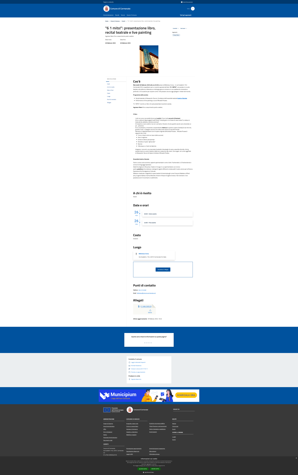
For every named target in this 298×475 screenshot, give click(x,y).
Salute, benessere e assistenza (157, 429)
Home (106, 21)
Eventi (123, 21)
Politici (105, 435)
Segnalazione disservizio (132, 451)
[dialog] (149, 465)
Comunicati (175, 426)
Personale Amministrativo (110, 437)
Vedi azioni (183, 28)
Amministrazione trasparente (157, 448)
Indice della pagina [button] (111, 79)
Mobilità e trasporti (131, 435)
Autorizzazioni (153, 432)
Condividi (175, 28)
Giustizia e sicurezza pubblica (157, 423)
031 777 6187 (142, 290)
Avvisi (173, 429)
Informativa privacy (154, 454)
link (164, 465)
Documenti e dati (107, 440)
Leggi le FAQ (129, 454)
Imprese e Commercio (132, 429)
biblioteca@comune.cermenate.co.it (146, 293)
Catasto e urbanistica (132, 432)
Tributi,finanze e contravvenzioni (158, 426)
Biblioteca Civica (144, 254)
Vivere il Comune (115, 21)
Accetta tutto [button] (143, 469)
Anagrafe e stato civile (132, 424)
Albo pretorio (152, 451)
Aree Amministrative (108, 426)
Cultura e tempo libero (132, 426)
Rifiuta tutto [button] (155, 468)
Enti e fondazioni (107, 432)
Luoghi (174, 437)
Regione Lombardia (108, 2)
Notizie (174, 424)
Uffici (104, 429)
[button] (149, 472)
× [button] (296, 458)
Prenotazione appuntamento (133, 448)
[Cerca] (193, 8)
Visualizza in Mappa (163, 269)
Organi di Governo (108, 424)
